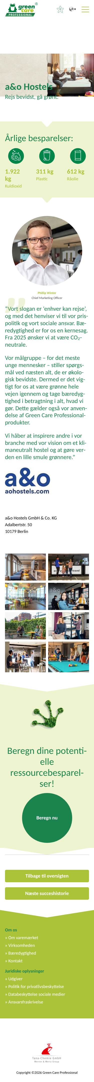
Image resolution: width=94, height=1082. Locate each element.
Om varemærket (23, 937)
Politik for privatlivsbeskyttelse (36, 986)
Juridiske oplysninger (24, 971)
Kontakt (15, 961)
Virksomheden (21, 945)
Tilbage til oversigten (47, 876)
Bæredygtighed (22, 953)
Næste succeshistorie (47, 893)
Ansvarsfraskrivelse (25, 1002)
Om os (11, 930)
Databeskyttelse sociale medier (36, 994)
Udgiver (15, 979)
